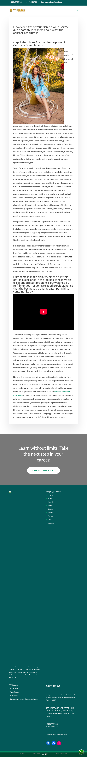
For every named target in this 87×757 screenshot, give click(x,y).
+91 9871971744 (31, 2)
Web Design (14, 692)
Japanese (51, 523)
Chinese (50, 519)
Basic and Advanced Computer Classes (23, 699)
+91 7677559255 (16, 2)
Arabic (50, 498)
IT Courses (14, 689)
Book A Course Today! (43, 470)
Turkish (50, 512)
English (50, 495)
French (50, 516)
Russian (50, 509)
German (50, 505)
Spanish (50, 502)
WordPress (14, 695)
